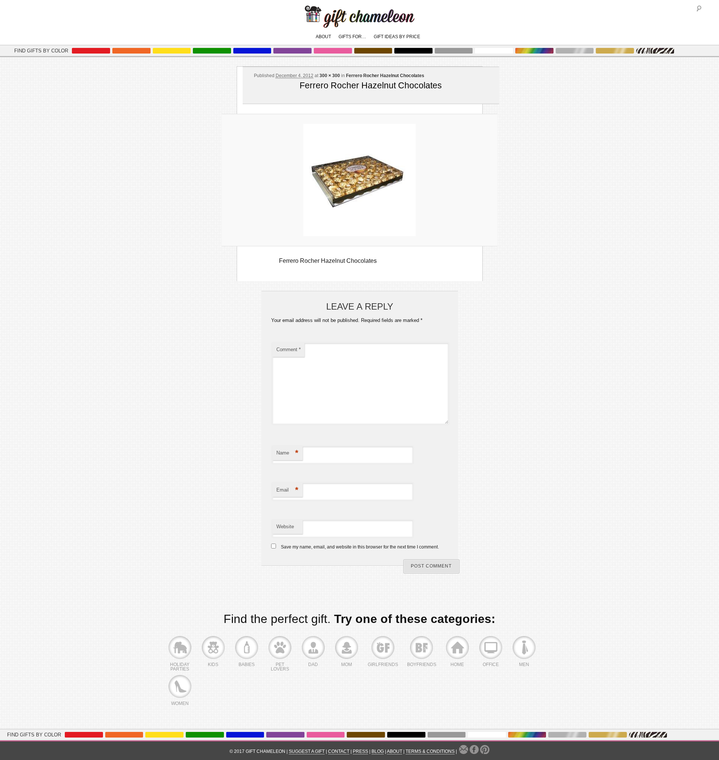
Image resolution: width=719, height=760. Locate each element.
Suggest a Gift (307, 751)
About (323, 36)
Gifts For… (352, 36)
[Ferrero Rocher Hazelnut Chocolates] (359, 180)
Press (360, 751)
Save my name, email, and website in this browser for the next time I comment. (360, 547)
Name (287, 452)
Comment (288, 349)
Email (287, 490)
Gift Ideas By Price (397, 36)
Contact (338, 751)
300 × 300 (329, 75)
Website (285, 526)
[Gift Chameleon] (360, 24)
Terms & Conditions (430, 751)
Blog (377, 751)
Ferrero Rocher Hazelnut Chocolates (385, 75)
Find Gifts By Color (41, 51)
